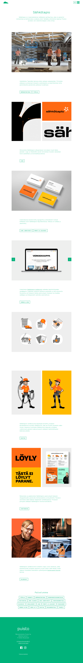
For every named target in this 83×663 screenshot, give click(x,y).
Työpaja (35, 92)
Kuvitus (23, 438)
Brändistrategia (26, 92)
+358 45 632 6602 (23, 643)
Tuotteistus (24, 508)
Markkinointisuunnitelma (55, 597)
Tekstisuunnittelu (58, 600)
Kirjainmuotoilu (51, 607)
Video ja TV (33, 607)
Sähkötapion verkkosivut (34, 289)
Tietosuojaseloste (23, 654)
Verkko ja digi (25, 302)
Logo (22, 161)
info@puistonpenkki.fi (23, 641)
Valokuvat (24, 579)
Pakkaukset (61, 604)
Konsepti (30, 597)
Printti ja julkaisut (40, 230)
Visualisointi (31, 604)
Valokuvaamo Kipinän (53, 570)
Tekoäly (61, 607)
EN (75, 2)
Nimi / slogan (33, 600)
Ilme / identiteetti (26, 230)
